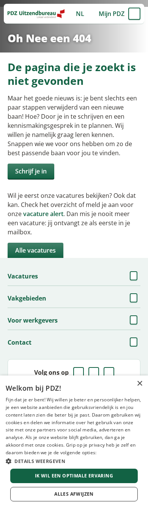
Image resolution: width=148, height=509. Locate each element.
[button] (74, 461)
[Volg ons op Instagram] (109, 372)
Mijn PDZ (111, 14)
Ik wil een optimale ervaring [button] (74, 475)
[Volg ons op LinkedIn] (93, 372)
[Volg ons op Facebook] (78, 372)
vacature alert (43, 214)
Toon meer (134, 276)
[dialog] (74, 442)
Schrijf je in (31, 171)
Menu (134, 14)
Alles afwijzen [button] (74, 494)
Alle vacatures (35, 250)
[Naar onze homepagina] (36, 14)
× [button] (139, 384)
